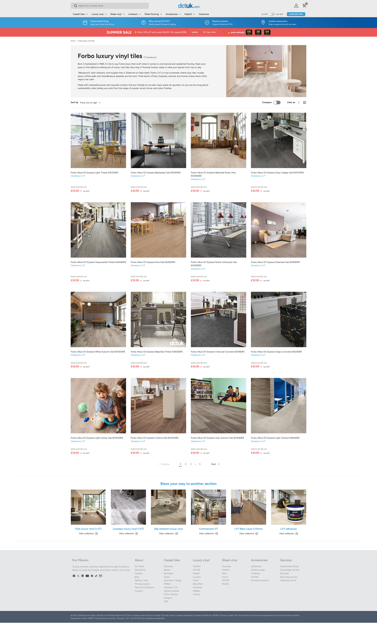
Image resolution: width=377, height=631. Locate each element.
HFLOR (196, 570)
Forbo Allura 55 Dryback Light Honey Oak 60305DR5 (97, 438)
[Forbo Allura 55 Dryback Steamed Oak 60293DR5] (278, 230)
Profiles (254, 577)
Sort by (74, 102)
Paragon (168, 598)
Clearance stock (288, 580)
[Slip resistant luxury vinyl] (168, 507)
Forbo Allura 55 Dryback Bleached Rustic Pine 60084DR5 (213, 174)
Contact (139, 591)
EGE (166, 601)
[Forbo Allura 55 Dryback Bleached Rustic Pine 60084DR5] (218, 140)
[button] (304, 5)
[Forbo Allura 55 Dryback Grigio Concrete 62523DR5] (278, 319)
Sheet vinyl (115, 14)
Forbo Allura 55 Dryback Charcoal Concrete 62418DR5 (218, 351)
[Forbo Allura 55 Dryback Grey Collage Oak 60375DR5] (278, 140)
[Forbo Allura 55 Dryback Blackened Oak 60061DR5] (158, 140)
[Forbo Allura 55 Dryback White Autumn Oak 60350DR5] (98, 319)
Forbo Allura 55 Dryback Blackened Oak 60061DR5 (156, 172)
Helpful (188, 14)
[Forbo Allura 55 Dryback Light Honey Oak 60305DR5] (98, 405)
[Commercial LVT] (208, 507)
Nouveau (168, 566)
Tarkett (196, 573)
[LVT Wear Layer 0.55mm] (248, 507)
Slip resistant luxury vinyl (168, 528)
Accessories (172, 14)
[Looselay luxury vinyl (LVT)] (128, 507)
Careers (138, 573)
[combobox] (110, 6)
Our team (139, 566)
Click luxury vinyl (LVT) (88, 528)
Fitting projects (142, 584)
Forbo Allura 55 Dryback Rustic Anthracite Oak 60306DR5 (214, 264)
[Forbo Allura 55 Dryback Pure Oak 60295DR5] (158, 230)
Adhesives (256, 566)
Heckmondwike (171, 591)
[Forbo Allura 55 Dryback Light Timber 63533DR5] (98, 140)
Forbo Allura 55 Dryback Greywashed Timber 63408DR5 (98, 262)
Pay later (284, 573)
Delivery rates (141, 580)
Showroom (140, 570)
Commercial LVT (208, 528)
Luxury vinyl (98, 14)
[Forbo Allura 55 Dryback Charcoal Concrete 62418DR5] (218, 319)
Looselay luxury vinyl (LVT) (128, 528)
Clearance (204, 14)
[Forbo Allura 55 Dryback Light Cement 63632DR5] (278, 405)
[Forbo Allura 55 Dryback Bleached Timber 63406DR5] (158, 319)
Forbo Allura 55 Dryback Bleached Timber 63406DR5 (157, 351)
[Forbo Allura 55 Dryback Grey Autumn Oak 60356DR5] (218, 405)
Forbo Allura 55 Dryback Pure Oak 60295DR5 (153, 262)
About (139, 560)
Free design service (289, 570)
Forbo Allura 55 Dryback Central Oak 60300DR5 (154, 438)
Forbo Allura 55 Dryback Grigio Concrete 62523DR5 (276, 351)
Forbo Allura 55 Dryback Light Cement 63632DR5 (275, 438)
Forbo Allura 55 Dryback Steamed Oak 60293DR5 (275, 262)
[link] (163, 464)
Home (73, 41)
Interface (197, 587)
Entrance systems (260, 580)
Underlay (255, 573)
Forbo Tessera (171, 594)
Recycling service (288, 577)
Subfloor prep (258, 570)
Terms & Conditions (144, 587)
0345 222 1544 (296, 14)
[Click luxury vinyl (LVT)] (88, 507)
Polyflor (197, 566)
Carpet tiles (79, 14)
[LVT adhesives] (288, 507)
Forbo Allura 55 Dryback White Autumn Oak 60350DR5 (98, 351)
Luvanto (197, 577)
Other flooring (151, 14)
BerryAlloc (198, 584)
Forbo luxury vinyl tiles (86, 41)
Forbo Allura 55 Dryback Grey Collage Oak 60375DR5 (277, 172)
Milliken (167, 584)
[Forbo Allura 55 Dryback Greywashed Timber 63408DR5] (98, 230)
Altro (224, 573)
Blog (137, 577)
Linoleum (133, 14)
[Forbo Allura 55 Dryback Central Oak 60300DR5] (158, 405)
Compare (267, 102)
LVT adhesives (288, 528)
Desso (167, 577)
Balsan (167, 570)
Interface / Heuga (172, 580)
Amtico (196, 594)
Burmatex (168, 573)
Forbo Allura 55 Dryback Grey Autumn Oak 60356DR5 (217, 438)
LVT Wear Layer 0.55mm (248, 528)
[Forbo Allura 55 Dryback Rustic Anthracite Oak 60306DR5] (218, 230)
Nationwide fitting (289, 566)
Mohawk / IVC (171, 587)
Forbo (196, 580)
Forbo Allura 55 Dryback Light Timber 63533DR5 (94, 172)
